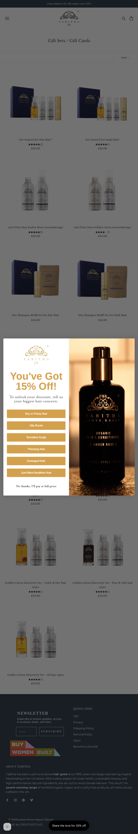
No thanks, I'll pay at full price (36, 486)
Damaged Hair (36, 460)
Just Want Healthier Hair (36, 472)
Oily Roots (36, 425)
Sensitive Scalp (36, 437)
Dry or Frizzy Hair (36, 413)
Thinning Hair (36, 449)
